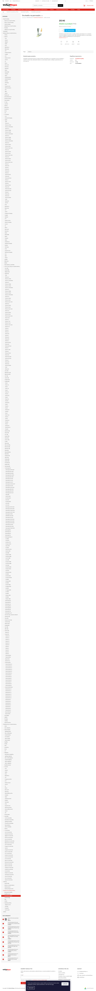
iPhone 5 (7, 167)
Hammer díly (7, 431)
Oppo (6, 75)
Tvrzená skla (7, 830)
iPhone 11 (7, 123)
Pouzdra (6, 766)
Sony (6, 84)
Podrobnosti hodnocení (38, 17)
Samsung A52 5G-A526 (10, 522)
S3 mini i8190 (8, 576)
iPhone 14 (7, 142)
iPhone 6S (7, 176)
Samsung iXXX (8, 602)
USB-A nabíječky (8, 761)
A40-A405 (7, 494)
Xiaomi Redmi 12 (9, 666)
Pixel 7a (6, 416)
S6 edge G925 (8, 586)
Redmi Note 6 (8, 705)
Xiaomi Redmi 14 (9, 669)
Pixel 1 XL (7, 385)
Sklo (5, 899)
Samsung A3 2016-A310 (10, 510)
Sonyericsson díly (8, 620)
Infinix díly (7, 438)
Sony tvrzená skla (8, 876)
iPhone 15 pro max (8, 155)
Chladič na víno (8, 904)
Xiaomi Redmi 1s (9, 673)
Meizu (6, 63)
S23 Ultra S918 (8, 572)
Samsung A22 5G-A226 (10, 507)
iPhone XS (7, 195)
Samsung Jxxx (8, 604)
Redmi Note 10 (8, 689)
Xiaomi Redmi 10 (9, 664)
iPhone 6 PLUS (8, 174)
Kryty (6, 111)
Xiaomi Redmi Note (9, 687)
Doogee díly (7, 379)
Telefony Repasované (9, 888)
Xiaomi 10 (7, 636)
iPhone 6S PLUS (8, 178)
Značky (4, 911)
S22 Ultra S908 (8, 567)
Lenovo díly (7, 439)
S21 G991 (7, 560)
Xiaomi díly (7, 630)
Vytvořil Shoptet (90, 988)
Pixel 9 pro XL (7, 427)
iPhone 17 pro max (8, 324)
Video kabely (7, 740)
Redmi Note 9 (8, 710)
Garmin (6, 848)
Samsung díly (7, 466)
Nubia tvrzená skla (8, 865)
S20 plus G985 (8, 554)
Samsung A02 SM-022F (10, 469)
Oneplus (6, 73)
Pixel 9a (6, 429)
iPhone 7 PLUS (8, 181)
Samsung (7, 82)
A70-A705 (7, 503)
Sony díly (6, 618)
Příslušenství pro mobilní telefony (9, 724)
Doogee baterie (8, 52)
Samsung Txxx (8, 611)
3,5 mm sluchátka (8, 818)
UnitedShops (81, 977)
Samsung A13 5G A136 (10, 487)
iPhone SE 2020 (8, 188)
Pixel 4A (6, 400)
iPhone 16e (7, 317)
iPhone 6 (7, 173)
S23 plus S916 (8, 568)
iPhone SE (7, 187)
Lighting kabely (8, 731)
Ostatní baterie (8, 77)
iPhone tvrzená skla (9, 837)
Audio (6, 726)
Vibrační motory (8, 722)
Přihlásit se (24, 983)
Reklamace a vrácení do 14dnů (64, 979)
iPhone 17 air (7, 321)
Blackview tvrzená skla (9, 842)
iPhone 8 (7, 183)
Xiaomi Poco (7, 660)
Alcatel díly (7, 270)
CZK (86, 1)
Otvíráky (6, 906)
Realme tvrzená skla (9, 873)
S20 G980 (7, 553)
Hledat (60, 5)
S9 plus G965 (8, 599)
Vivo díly (6, 627)
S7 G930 (7, 591)
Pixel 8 (6, 418)
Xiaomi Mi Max (8, 655)
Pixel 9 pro (7, 425)
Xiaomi (6, 93)
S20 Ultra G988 (8, 556)
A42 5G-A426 (8, 496)
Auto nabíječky (7, 728)
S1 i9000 (7, 538)
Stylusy (6, 828)
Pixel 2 (6, 386)
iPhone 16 (7, 157)
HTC (6, 56)
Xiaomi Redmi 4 (8, 676)
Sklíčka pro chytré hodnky (10, 29)
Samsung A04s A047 (9, 477)
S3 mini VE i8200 (9, 577)
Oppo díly (7, 457)
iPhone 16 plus (8, 158)
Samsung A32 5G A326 (10, 521)
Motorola (6, 66)
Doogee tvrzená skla (9, 846)
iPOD (6, 199)
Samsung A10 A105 (9, 478)
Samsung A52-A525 (9, 524)
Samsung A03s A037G (10, 475)
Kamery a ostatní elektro (9, 885)
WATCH (6, 203)
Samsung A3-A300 (9, 514)
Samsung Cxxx (8, 531)
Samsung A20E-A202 (9, 489)
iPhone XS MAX (8, 197)
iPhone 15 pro (8, 153)
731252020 (81, 973)
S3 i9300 (7, 574)
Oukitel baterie (8, 79)
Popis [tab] (24, 51)
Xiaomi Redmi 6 (8, 680)
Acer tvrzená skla (8, 832)
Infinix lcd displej (8, 222)
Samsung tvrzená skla (9, 874)
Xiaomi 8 (7, 652)
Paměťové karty (8, 765)
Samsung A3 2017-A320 (10, 512)
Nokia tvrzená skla (8, 864)
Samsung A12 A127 (9, 482)
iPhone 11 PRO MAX (9, 127)
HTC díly (6, 434)
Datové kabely (7, 729)
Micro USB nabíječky (9, 758)
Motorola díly (7, 446)
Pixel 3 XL (7, 392)
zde (53, 984)
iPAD (6, 121)
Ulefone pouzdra (8, 807)
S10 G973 (7, 540)
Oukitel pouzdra (8, 798)
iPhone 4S (7, 165)
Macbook (7, 201)
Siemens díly (7, 616)
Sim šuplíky (7, 715)
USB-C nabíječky (8, 763)
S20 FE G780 (8, 551)
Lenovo (6, 59)
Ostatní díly (7, 459)
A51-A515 (7, 500)
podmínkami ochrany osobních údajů (39, 980)
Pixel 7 (6, 413)
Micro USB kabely (8, 733)
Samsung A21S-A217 (10, 492)
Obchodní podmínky (62, 978)
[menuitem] (5, 10)
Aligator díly (7, 271)
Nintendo (6, 68)
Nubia (6, 236)
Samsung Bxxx (8, 530)
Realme (6, 81)
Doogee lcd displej (8, 213)
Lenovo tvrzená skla (9, 857)
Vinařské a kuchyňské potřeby (9, 890)
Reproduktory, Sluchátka (9, 264)
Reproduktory (7, 825)
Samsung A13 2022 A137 (10, 484)
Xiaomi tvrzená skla (8, 880)
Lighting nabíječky (8, 756)
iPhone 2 (7, 328)
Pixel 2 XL (7, 388)
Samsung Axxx (8, 468)
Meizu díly (7, 443)
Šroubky (6, 719)
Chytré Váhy (7, 883)
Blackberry (7, 47)
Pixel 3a (6, 393)
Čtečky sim (7, 95)
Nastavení (31, 988)
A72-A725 (7, 505)
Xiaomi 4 (7, 646)
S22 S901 (7, 565)
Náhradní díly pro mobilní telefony (9, 33)
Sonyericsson (7, 86)
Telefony (5, 881)
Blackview (7, 49)
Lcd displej (7, 114)
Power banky (7, 814)
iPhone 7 (7, 180)
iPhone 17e (7, 326)
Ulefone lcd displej (8, 252)
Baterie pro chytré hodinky (10, 20)
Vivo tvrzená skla (8, 878)
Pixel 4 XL (7, 399)
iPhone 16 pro (8, 160)
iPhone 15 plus (8, 151)
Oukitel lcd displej (8, 243)
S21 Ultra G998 (8, 563)
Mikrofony (7, 261)
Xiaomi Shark (7, 713)
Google (6, 54)
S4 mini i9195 (8, 581)
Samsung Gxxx (8, 600)
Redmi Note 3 (8, 699)
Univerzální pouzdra (9, 809)
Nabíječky (6, 752)
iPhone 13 (7, 135)
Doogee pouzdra (8, 779)
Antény (6, 35)
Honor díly (7, 432)
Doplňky (6, 742)
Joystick (6, 104)
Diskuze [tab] (29, 51)
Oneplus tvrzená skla (9, 867)
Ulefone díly (7, 623)
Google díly (7, 381)
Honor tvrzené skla (8, 851)
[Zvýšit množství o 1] (63, 29)
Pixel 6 (6, 408)
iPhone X (7, 192)
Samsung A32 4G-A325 (10, 519)
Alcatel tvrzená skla (9, 834)
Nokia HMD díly (8, 452)
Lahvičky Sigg (7, 897)
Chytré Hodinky (6, 19)
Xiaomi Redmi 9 (8, 685)
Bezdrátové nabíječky (9, 754)
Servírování (7, 910)
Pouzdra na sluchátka (9, 823)
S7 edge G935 (8, 590)
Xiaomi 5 (7, 648)
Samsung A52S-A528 (10, 526)
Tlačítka (6, 721)
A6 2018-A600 (8, 501)
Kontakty (37, 1)
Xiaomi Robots (8, 712)
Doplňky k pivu (7, 894)
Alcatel (6, 40)
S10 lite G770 (8, 542)
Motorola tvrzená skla (9, 862)
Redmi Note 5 (8, 703)
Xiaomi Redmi (7, 662)
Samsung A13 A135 (9, 485)
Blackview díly (7, 374)
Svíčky (6, 901)
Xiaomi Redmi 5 (8, 678)
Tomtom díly (7, 621)
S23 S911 (7, 570)
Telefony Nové (7, 887)
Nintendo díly (7, 448)
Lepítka (6, 259)
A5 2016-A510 (8, 498)
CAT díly (6, 376)
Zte (5, 812)
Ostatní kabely (8, 735)
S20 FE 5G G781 (9, 549)
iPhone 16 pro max (8, 162)
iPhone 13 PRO (8, 139)
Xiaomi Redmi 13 (9, 667)
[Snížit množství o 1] (63, 31)
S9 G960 (7, 597)
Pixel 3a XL (7, 395)
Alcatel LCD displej (8, 118)
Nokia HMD (7, 72)
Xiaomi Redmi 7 (8, 682)
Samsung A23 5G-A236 (10, 508)
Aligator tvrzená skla (9, 835)
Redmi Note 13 (8, 694)
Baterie (6, 36)
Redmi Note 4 (8, 701)
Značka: (47, 17)
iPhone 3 (7, 330)
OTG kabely (7, 736)
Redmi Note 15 (8, 697)
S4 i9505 (7, 579)
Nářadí (6, 263)
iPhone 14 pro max (8, 148)
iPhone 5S (7, 171)
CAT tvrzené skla (8, 844)
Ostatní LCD (7, 241)
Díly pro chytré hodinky (9, 22)
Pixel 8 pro (7, 420)
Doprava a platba (45, 1)
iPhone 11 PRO (8, 125)
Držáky (6, 743)
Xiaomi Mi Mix (8, 657)
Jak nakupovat (55, 1)
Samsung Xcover (8, 613)
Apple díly (7, 273)
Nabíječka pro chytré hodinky (10, 26)
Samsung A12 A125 (9, 480)
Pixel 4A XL (7, 402)
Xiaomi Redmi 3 (8, 675)
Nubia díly (7, 454)
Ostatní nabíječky (8, 759)
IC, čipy (6, 102)
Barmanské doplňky (8, 892)
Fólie (5, 745)
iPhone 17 (7, 319)
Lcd (5, 112)
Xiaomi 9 (7, 653)
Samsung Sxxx (8, 609)
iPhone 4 (7, 164)
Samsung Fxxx (8, 535)
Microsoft (7, 65)
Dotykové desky (8, 98)
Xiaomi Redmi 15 (9, 671)
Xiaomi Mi (7, 634)
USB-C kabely (7, 738)
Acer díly (6, 268)
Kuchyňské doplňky (8, 896)
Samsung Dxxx (8, 533)
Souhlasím (65, 984)
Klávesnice (7, 107)
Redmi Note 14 (8, 696)
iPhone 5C (7, 169)
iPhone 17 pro (8, 323)
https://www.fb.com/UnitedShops (86, 975)
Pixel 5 (6, 404)
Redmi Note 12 (8, 692)
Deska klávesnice (8, 96)
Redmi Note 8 (8, 708)
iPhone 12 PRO (8, 132)
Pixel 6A (6, 411)
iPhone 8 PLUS (8, 185)
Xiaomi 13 (7, 641)
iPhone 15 (7, 149)
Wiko (6, 91)
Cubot (6, 211)
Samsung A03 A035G (10, 473)
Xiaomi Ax (7, 632)
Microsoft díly (7, 445)
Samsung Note (8, 607)
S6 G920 (7, 588)
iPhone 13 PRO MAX (9, 141)
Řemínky (6, 27)
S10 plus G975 (8, 544)
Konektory (7, 109)
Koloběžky (5, 31)
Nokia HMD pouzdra (8, 793)
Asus (6, 45)
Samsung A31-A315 (9, 517)
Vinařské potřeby (8, 903)
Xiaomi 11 (7, 637)
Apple (6, 43)
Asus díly (6, 370)
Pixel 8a (6, 422)
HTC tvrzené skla (8, 853)
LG (5, 61)
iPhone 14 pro (8, 146)
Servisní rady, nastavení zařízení (11, 614)
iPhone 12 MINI (8, 130)
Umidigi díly (7, 625)
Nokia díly (7, 450)
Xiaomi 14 (7, 643)
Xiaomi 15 (7, 644)
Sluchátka (6, 816)
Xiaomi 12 (7, 639)
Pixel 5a (6, 406)
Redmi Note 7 (8, 706)
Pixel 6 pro (7, 409)
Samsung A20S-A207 (10, 491)
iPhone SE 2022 (8, 190)
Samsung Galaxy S (8, 537)
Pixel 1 (6, 383)
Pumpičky (7, 908)
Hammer (6, 217)
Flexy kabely (7, 100)
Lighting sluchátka (8, 821)
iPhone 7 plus (7, 349)
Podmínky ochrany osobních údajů (65, 976)
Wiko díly (6, 629)
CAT (5, 51)
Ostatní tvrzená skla (9, 869)
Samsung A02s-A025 (9, 471)
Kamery (6, 105)
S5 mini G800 (8, 584)
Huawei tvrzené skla (9, 855)
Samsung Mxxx (8, 606)
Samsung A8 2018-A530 (10, 528)
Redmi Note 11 (8, 690)
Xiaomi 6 (7, 650)
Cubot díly (7, 378)
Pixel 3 (6, 390)
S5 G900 (7, 583)
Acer (6, 38)
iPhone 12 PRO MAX (9, 134)
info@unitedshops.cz (83, 971)
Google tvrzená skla (9, 850)
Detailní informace (62, 37)
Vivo (6, 89)
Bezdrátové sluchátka (9, 819)
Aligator (6, 42)
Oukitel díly (7, 461)
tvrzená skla (7, 871)
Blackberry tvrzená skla (9, 841)
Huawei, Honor (8, 58)
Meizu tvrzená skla (8, 860)
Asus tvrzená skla (8, 839)
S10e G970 (8, 545)
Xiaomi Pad (7, 659)
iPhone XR (7, 194)
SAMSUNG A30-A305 (9, 515)
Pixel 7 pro (7, 415)
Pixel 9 (6, 424)
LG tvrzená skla (8, 858)
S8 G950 (7, 593)
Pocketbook (7, 462)
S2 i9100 (7, 547)
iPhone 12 (7, 128)
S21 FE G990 (8, 558)
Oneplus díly (7, 455)
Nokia (6, 70)
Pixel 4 (6, 397)
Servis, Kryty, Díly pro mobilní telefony (12, 266)
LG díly (6, 441)
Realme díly (7, 464)
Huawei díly (7, 436)
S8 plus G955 (8, 595)
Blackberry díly (8, 372)
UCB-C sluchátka (8, 827)
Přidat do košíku (71, 30)
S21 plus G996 (8, 561)
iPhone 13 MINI (8, 137)
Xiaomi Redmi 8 (8, 683)
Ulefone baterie (8, 88)
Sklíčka (6, 717)
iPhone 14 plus (8, 144)
